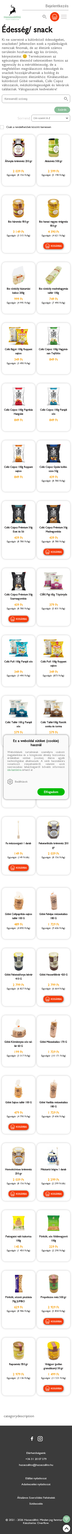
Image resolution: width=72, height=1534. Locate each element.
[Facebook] (32, 1438)
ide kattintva (14, 769)
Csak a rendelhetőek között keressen (28, 127)
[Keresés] (44, 16)
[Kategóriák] (66, 1519)
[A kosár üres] (54, 16)
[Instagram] (40, 1438)
